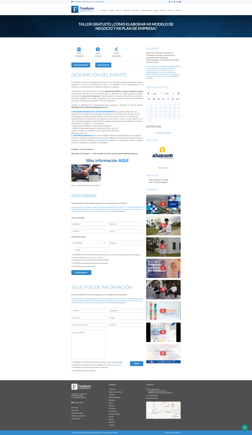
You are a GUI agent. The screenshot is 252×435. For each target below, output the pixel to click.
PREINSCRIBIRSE (103, 65)
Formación (126, 10)
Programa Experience (115, 392)
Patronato (112, 400)
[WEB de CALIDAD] (77, 402)
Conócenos (112, 389)
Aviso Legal (74, 407)
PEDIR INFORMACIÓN (80, 65)
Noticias (162, 10)
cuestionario (103, 140)
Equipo (111, 403)
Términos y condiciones (78, 416)
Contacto (178, 10)
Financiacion (113, 411)
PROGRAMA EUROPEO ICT (83, 135)
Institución (104, 10)
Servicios (170, 10)
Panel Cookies (75, 418)
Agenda (156, 10)
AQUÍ (123, 160)
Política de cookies (77, 413)
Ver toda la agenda (163, 132)
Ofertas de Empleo (114, 397)
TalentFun (112, 395)
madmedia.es (176, 433)
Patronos (118, 10)
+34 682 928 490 (99, 2)
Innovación (135, 10)
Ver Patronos (163, 168)
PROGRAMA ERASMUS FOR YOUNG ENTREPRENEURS (94, 112)
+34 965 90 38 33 (88, 2)
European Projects (146, 10)
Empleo (111, 10)
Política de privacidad (118, 211)
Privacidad (74, 410)
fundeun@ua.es (77, 2)
